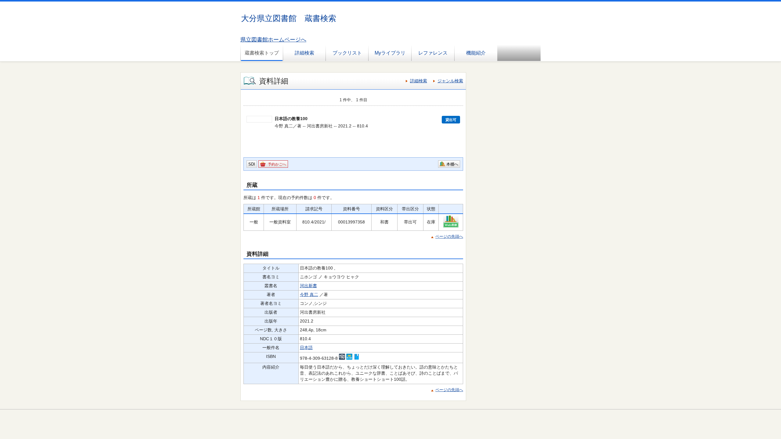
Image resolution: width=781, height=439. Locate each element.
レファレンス (433, 52)
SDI (251, 164)
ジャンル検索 (450, 80)
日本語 (306, 347)
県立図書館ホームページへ (273, 40)
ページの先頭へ (449, 236)
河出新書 (308, 285)
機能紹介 (476, 52)
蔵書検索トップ (262, 52)
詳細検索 (304, 52)
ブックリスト (347, 52)
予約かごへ (277, 164)
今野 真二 (309, 294)
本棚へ (452, 164)
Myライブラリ (390, 52)
